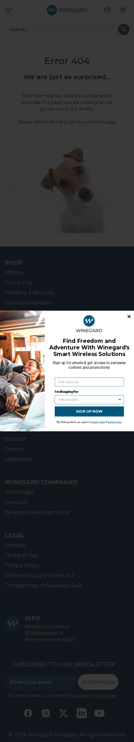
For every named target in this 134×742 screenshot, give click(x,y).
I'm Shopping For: (67, 392)
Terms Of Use (115, 422)
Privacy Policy (98, 422)
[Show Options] (119, 399)
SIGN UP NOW (89, 411)
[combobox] (88, 399)
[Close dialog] (129, 316)
